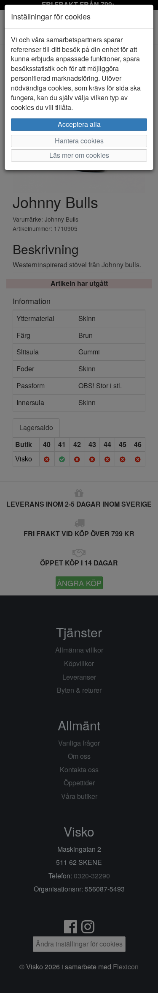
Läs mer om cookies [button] (79, 155)
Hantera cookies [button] (79, 140)
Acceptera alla (79, 124)
